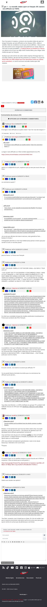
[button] (2, 542)
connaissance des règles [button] (9, 531)
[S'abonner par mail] (42, 102)
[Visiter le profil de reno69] (3, 415)
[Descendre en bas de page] (12, 127)
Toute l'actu (15, 599)
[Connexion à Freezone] (42, 2)
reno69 (14, 415)
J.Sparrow (15, 288)
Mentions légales (10, 577)
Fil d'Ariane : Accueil (7, 599)
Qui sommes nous (20, 577)
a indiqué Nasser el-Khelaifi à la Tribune (32, 48)
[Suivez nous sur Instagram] (26, 567)
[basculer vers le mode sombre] (6, 2)
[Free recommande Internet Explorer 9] (3, 106)
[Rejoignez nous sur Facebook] (21, 567)
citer (6, 126)
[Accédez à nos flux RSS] (4, 567)
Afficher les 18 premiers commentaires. (24, 119)
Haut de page (23, 594)
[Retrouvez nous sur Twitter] (17, 567)
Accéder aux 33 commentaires (23, 110)
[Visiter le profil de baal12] (3, 161)
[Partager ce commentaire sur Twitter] (10, 127)
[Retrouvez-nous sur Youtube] (12, 567)
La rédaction (21, 102)
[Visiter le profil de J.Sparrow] (3, 288)
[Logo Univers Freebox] (23, 2)
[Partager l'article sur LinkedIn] (39, 102)
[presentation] (2, 542)
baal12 (14, 161)
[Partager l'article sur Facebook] (36, 102)
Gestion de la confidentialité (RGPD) (10, 584)
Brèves (21, 599)
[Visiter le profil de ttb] (3, 124)
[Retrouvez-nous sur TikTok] (8, 567)
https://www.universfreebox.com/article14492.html (17, 154)
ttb (13, 124)
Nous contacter (30, 577)
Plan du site (38, 577)
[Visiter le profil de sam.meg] (3, 136)
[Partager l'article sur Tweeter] (32, 102)
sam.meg (14, 137)
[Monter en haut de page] (14, 127)
